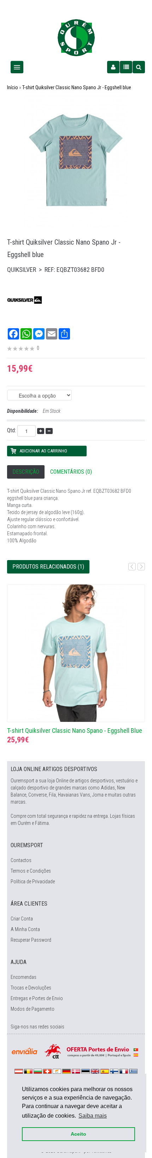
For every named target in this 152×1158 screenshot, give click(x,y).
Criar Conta (22, 919)
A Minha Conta (25, 929)
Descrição (25, 471)
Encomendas (23, 977)
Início (12, 87)
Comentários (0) (71, 471)
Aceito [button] (78, 1134)
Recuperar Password (31, 940)
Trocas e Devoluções (31, 988)
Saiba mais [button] (92, 1116)
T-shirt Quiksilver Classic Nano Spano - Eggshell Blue (74, 730)
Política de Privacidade (33, 881)
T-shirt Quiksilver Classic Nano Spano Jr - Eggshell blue (76, 87)
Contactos (21, 860)
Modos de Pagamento (32, 1009)
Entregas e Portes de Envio (37, 998)
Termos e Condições (31, 871)
